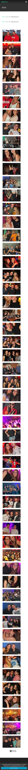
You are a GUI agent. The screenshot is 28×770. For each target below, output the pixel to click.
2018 (3, 17)
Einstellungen (14, 768)
